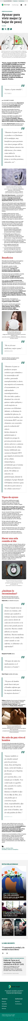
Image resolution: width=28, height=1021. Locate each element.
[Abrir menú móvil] (25, 4)
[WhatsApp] (11, 29)
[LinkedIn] (8, 29)
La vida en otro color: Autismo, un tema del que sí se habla (13, 914)
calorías (8, 848)
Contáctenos (21, 1)
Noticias (4, 1008)
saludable (4, 849)
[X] (6, 29)
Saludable (4, 25)
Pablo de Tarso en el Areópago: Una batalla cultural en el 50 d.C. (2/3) (14, 962)
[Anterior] (3, 953)
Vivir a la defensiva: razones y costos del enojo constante (19, 926)
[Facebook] (3, 29)
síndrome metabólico (12, 849)
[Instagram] (17, 1019)
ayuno (3, 848)
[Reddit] (19, 1019)
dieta (11, 848)
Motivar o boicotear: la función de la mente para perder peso (7, 927)
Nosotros (15, 1)
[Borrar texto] (21, 5)
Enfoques (4, 1006)
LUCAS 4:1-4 (8, 816)
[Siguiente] (7, 953)
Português (5, 1018)
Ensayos (4, 1001)
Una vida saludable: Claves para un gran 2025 (13, 896)
